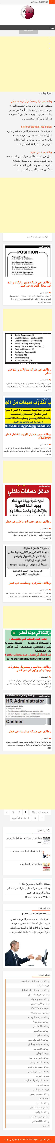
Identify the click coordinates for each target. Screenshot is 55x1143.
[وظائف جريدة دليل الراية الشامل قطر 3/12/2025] (28, 412)
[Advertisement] (27, 64)
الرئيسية (44, 237)
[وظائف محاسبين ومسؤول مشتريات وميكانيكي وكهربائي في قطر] (28, 645)
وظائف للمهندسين (43, 399)
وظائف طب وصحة (40, 1012)
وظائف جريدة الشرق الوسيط (35, 981)
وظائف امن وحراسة (39, 1058)
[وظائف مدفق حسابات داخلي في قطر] (28, 499)
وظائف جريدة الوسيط (38, 1017)
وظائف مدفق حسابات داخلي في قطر (28, 521)
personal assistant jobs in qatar (36, 127)
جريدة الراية (43, 985)
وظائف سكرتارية (44, 547)
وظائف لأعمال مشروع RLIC (34, 883)
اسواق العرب (43, 1076)
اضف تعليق (44, 293)
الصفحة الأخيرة (20, 818)
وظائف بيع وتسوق (44, 631)
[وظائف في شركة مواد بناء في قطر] (28, 709)
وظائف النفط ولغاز (40, 1062)
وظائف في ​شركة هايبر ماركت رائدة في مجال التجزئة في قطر (28, 2)
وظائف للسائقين (41, 1026)
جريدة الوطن (43, 1053)
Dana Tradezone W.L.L (37, 897)
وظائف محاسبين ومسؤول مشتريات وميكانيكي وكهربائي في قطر (29, 668)
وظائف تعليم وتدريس (39, 1039)
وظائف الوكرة (42, 1112)
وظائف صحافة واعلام (39, 1067)
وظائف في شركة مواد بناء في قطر (30, 731)
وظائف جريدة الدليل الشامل (35, 990)
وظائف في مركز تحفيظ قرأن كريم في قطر (31, 101)
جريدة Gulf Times (40, 1008)
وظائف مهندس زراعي (38, 1071)
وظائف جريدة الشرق (39, 994)
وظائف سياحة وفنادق (39, 1044)
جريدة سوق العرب (40, 1089)
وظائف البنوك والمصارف (37, 1080)
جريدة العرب (43, 1085)
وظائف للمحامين (41, 1049)
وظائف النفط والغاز (40, 1107)
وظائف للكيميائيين (40, 1121)
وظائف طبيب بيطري (39, 1094)
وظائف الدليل (43, 1103)
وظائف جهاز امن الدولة (41, 152)
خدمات (46, 1125)
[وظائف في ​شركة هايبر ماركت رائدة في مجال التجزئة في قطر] (28, 260)
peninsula (44, 1098)
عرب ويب (9, 1139)
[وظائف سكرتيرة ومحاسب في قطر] (28, 561)
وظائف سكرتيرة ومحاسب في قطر (30, 582)
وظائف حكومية (42, 1035)
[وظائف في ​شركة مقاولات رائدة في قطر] (28, 347)
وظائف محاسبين (44, 247)
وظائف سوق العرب (40, 1116)
